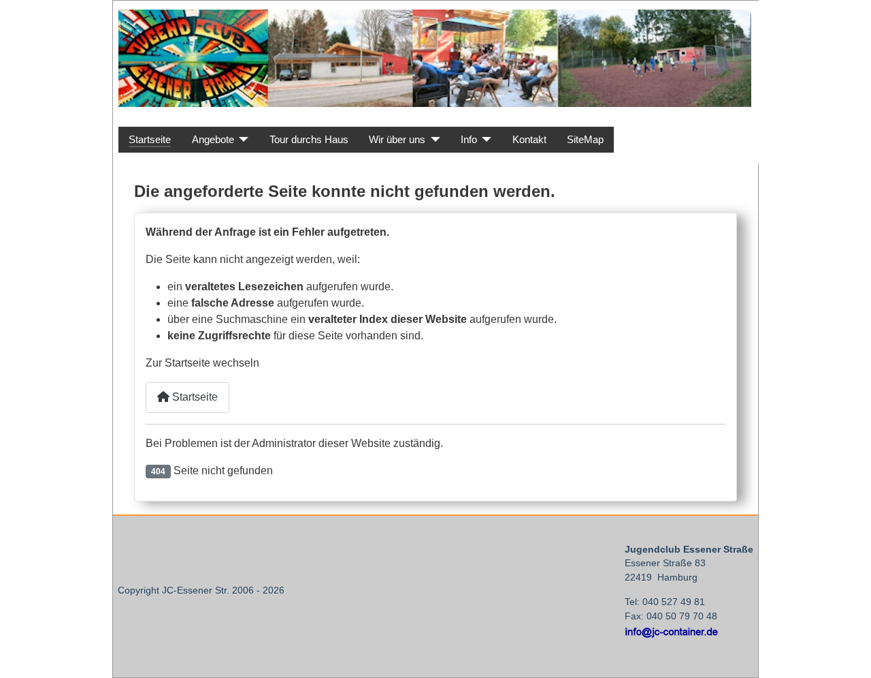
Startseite (150, 139)
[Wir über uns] (432, 140)
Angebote (213, 139)
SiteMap (585, 139)
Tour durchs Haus (308, 139)
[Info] (484, 140)
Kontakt (529, 139)
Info (469, 139)
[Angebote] (241, 140)
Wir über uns (397, 139)
